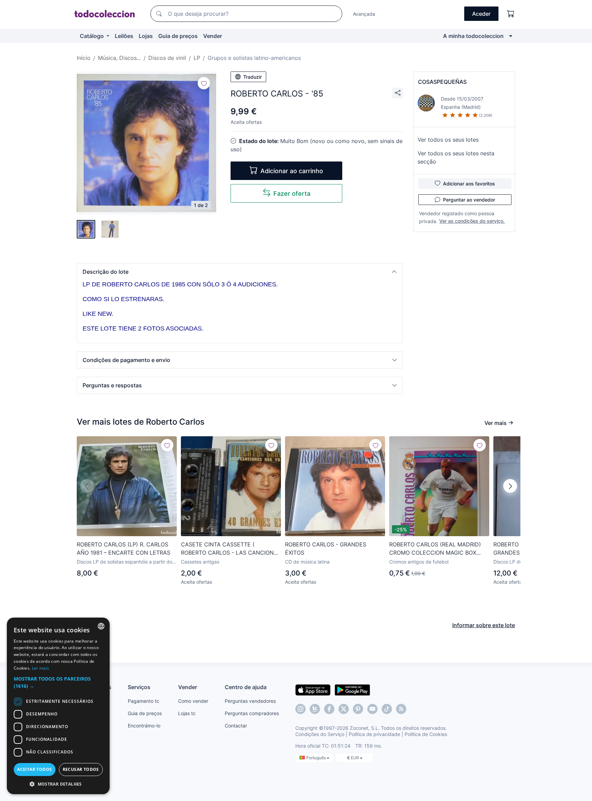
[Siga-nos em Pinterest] (358, 709)
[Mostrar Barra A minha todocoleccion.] (510, 36)
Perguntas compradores (252, 713)
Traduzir (252, 77)
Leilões (124, 36)
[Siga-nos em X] (343, 709)
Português (316, 757)
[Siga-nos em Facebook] (329, 709)
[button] (240, 272)
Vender (212, 36)
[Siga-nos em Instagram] (300, 709)
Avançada (364, 14)
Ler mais (40, 668)
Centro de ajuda (246, 687)
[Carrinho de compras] (511, 13)
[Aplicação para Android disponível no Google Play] (352, 689)
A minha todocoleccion (473, 36)
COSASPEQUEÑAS (442, 81)
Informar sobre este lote (483, 625)
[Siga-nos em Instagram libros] (315, 709)
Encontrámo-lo (144, 725)
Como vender (193, 701)
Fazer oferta (291, 193)
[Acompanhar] (204, 83)
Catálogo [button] (92, 36)
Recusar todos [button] (81, 769)
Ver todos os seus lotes (448, 139)
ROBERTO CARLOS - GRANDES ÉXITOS (325, 548)
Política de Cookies (426, 734)
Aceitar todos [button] (34, 769)
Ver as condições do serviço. (472, 221)
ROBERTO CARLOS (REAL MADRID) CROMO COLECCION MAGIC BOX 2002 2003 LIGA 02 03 (435, 549)
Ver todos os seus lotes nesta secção (456, 157)
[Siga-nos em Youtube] (372, 709)
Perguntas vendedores (250, 701)
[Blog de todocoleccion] (401, 709)
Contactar (236, 725)
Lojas (146, 36)
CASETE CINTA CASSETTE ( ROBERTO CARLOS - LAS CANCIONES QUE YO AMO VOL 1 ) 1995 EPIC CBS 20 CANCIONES (231, 549)
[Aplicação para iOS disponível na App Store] (313, 689)
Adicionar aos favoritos (469, 183)
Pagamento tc (143, 701)
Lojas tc (187, 713)
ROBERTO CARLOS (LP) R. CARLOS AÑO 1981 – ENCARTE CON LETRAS (123, 548)
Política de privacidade (374, 734)
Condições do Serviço (319, 734)
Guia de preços (178, 36)
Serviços (139, 687)
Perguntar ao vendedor (469, 200)
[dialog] (58, 706)
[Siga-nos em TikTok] (387, 709)
